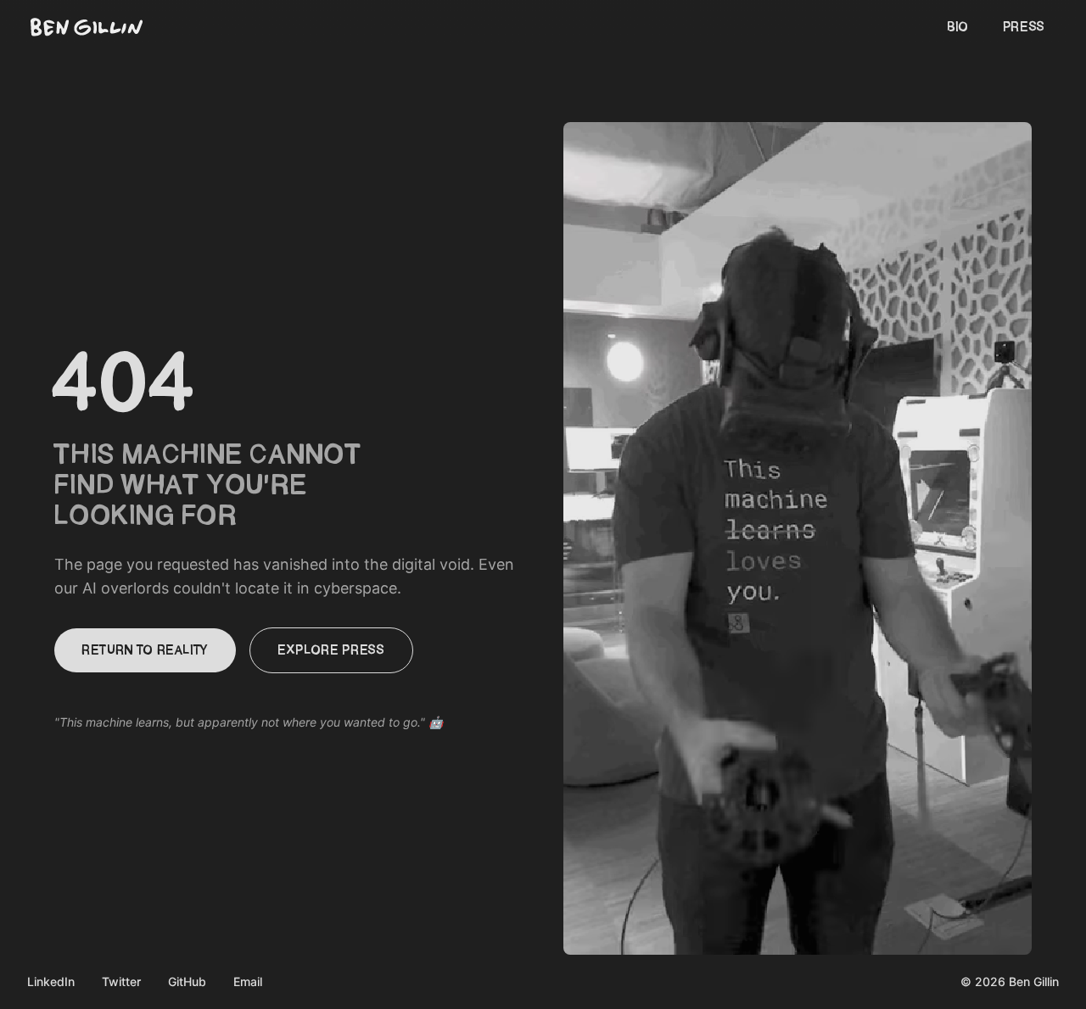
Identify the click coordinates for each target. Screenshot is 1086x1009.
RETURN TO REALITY (145, 650)
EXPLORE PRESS (330, 650)
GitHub (187, 981)
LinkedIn (51, 981)
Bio (958, 27)
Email (247, 981)
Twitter (121, 981)
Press (1024, 27)
